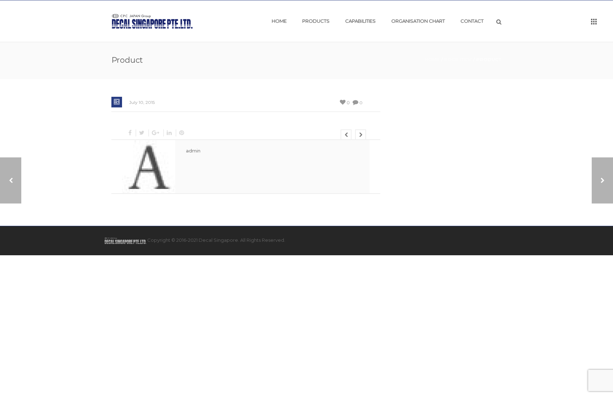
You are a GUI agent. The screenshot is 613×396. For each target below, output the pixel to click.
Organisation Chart (418, 21)
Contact (472, 21)
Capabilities (360, 21)
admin (193, 151)
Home (279, 21)
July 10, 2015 (142, 102)
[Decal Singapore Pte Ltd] (152, 21)
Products (316, 21)
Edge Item (458, 59)
